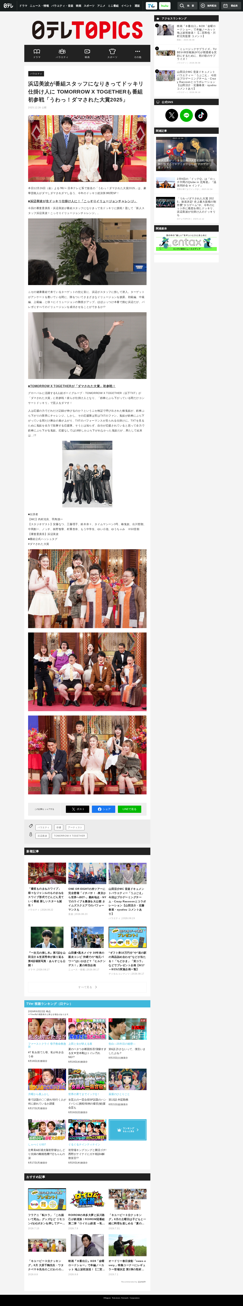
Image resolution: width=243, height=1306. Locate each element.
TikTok (201, 115)
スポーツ (89, 5)
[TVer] (151, 5)
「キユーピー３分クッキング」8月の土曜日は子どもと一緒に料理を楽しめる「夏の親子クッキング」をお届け (127, 1219)
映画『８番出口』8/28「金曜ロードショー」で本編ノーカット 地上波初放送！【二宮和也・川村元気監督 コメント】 (86, 1265)
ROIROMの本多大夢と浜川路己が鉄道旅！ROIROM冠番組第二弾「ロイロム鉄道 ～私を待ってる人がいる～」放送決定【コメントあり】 (86, 1219)
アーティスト (75, 827)
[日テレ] (8, 5)
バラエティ (62, 57)
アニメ (101, 5)
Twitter (171, 115)
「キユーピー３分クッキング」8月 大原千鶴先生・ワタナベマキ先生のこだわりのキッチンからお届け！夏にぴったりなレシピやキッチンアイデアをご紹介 (46, 1265)
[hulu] (164, 5)
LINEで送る (129, 809)
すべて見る (85, 987)
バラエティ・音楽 (62, 5)
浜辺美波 (42, 835)
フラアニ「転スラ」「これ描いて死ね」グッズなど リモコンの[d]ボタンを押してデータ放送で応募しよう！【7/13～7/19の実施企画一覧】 (46, 1219)
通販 (137, 5)
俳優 (58, 827)
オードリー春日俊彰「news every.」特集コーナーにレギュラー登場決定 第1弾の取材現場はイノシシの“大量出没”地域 (127, 1265)
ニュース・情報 (39, 5)
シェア (107, 809)
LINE (186, 115)
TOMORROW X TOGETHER (69, 835)
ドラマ (23, 5)
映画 (78, 5)
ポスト (81, 809)
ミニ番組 (113, 5)
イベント (126, 5)
